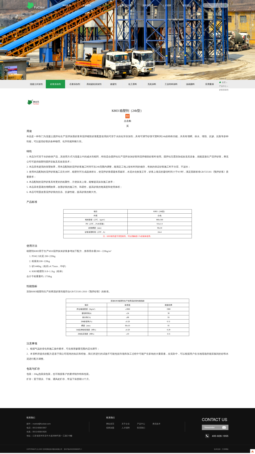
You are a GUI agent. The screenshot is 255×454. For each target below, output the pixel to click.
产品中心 (107, 5)
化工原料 (132, 84)
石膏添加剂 (74, 84)
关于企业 (86, 5)
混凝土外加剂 (36, 84)
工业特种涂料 (171, 84)
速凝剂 (113, 84)
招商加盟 (147, 5)
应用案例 (209, 84)
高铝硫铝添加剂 (94, 84)
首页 (224, 82)
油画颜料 (190, 84)
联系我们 (187, 5)
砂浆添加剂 (55, 84)
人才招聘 (167, 5)
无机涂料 (152, 84)
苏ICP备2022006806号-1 (73, 449)
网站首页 (66, 5)
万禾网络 (225, 449)
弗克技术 (127, 5)
